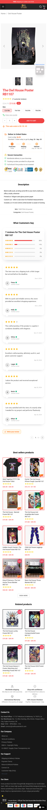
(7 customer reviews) (19, 99)
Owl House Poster (15, 14)
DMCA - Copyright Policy (10, 745)
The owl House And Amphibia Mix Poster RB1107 (32, 514)
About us (5, 736)
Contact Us (5, 767)
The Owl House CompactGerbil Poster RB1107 (32, 633)
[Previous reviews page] (32, 438)
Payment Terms (7, 761)
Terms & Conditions (8, 739)
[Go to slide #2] (29, 81)
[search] (40, 6)
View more (23, 595)
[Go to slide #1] (18, 81)
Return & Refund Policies (10, 764)
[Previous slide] (4, 46)
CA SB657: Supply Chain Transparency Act (16, 748)
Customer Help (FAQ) (9, 771)
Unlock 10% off (4, 800)
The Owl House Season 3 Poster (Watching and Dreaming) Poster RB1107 (11, 668)
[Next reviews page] (42, 438)
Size (4, 107)
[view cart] (44, 6)
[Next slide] (42, 46)
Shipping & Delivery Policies (11, 758)
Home (3, 14)
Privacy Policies (7, 742)
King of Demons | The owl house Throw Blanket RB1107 (11, 582)
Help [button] (43, 807)
